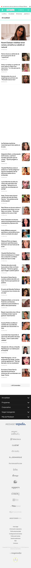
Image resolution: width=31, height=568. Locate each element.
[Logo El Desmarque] (15, 457)
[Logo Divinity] (15, 451)
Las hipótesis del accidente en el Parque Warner (15, 6)
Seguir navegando (8, 412)
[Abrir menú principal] (28, 10)
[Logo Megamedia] (16, 553)
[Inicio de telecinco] (2, 10)
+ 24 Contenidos (15, 385)
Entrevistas (19, 13)
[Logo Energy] (15, 475)
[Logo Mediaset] (15, 425)
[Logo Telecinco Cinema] (15, 493)
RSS (15, 540)
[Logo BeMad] (15, 482)
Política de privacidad (15, 531)
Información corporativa (16, 529)
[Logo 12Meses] (15, 500)
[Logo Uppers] (15, 488)
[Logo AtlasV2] (16, 506)
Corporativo (6, 407)
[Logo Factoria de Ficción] (15, 463)
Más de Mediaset (8, 417)
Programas (6, 402)
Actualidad (11, 13)
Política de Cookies (15, 536)
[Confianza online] (15, 561)
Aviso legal (15, 526)
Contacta (15, 543)
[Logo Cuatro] (15, 445)
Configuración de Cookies (15, 533)
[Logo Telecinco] (15, 439)
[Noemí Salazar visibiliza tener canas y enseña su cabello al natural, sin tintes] (15, 32)
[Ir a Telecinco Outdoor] (10, 10)
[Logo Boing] (15, 469)
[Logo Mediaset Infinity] (15, 433)
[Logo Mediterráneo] (15, 518)
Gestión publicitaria (15, 538)
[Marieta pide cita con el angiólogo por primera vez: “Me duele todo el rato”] (26, 79)
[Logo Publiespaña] (15, 512)
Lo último (4, 13)
